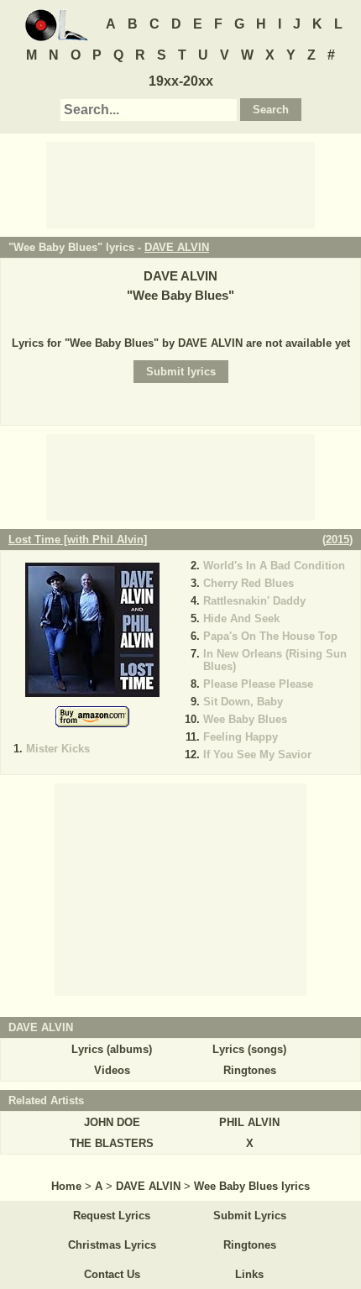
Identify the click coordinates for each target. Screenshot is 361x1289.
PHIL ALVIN (249, 1122)
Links (249, 1274)
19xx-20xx (181, 81)
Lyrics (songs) (249, 1049)
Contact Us (112, 1274)
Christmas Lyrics (112, 1245)
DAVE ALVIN (176, 247)
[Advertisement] (180, 184)
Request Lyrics (111, 1215)
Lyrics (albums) (111, 1049)
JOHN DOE (112, 1122)
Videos (112, 1070)
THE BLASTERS (112, 1143)
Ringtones (249, 1070)
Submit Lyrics (249, 1215)
